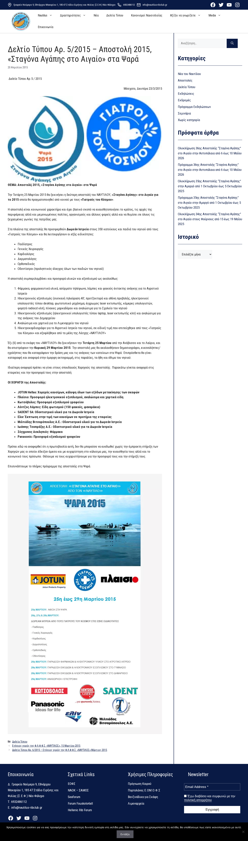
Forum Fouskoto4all (80, 803)
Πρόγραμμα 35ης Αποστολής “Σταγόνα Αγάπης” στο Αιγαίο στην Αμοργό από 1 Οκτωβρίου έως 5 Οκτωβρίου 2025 (209, 202)
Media (212, 15)
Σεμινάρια (184, 113)
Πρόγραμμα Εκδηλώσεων (194, 107)
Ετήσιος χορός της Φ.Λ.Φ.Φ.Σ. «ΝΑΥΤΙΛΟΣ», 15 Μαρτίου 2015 (46, 745)
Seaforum (74, 797)
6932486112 (129, 4)
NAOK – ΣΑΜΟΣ (78, 790)
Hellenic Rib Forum (80, 810)
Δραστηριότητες (70, 15)
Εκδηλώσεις (186, 93)
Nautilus (42, 15)
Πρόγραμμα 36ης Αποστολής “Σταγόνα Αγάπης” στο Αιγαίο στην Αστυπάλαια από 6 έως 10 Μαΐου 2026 (210, 169)
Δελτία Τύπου (114, 15)
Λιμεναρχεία (136, 803)
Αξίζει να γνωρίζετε (183, 15)
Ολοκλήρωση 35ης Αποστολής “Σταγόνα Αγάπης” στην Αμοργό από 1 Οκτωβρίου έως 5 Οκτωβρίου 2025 (210, 186)
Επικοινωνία (45, 27)
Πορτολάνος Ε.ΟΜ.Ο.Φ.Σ (144, 790)
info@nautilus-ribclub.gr (155, 4)
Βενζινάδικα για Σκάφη (143, 797)
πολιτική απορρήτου (198, 800)
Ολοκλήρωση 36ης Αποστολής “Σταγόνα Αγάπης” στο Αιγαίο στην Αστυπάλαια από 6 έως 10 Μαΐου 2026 (210, 153)
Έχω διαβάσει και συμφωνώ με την (209, 798)
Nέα (96, 15)
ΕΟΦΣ (71, 784)
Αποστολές (185, 80)
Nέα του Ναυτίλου (189, 74)
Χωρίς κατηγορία (189, 120)
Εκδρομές (184, 100)
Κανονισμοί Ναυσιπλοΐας (146, 15)
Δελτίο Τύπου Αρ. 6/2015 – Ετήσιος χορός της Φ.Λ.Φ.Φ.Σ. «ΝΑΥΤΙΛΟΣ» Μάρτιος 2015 (59, 750)
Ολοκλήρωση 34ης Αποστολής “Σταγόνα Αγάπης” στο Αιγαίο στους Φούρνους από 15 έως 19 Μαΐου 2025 (210, 219)
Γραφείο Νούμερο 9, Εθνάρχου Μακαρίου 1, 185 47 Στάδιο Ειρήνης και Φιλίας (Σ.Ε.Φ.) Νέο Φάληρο (64, 4)
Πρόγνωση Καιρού (139, 784)
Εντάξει (125, 834)
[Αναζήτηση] (232, 43)
